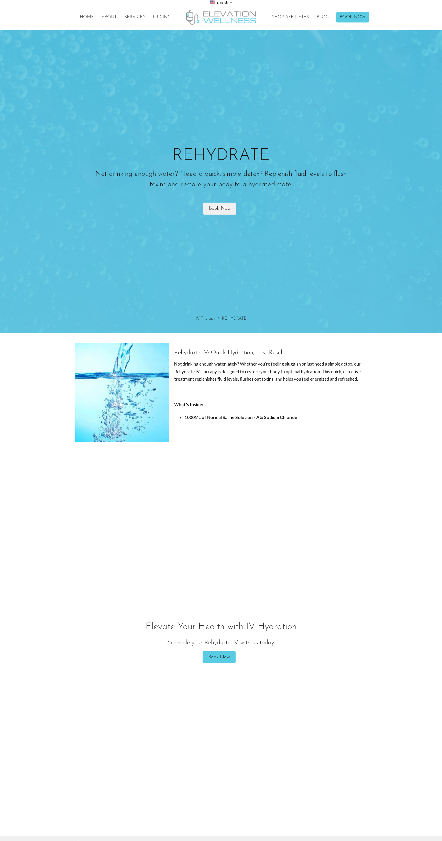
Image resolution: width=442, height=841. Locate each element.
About (109, 17)
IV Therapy (205, 319)
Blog (323, 17)
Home (87, 17)
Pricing (162, 17)
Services (134, 17)
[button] (221, 2)
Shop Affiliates (290, 17)
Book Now (353, 17)
